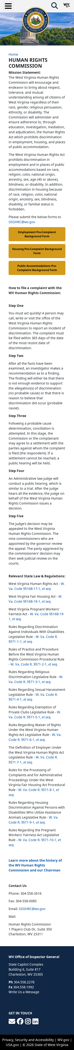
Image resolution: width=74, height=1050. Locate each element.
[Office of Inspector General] (35, 20)
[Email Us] (12, 1021)
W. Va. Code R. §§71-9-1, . (33, 820)
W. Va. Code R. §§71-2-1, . (34, 664)
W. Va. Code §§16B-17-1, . (37, 586)
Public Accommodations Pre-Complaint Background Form (37, 268)
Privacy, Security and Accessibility (28, 1039)
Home (13, 54)
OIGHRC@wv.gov (22, 222)
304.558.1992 (23, 987)
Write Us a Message (24, 992)
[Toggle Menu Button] (8, 6)
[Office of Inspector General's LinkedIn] (35, 1021)
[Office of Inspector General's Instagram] (28, 1021)
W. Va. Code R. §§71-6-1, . (35, 737)
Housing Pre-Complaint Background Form (37, 251)
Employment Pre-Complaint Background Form (37, 234)
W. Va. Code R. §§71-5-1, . (35, 714)
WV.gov (63, 1039)
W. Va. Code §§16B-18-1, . (35, 599)
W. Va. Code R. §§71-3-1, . (36, 679)
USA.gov (12, 1044)
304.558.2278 (24, 982)
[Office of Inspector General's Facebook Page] (20, 1021)
